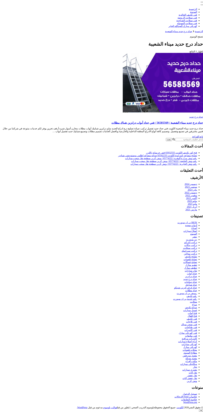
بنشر (194, 236)
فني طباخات (191, 327)
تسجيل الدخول (190, 394)
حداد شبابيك (191, 285)
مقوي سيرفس (190, 355)
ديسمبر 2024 (191, 184)
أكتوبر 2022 (191, 198)
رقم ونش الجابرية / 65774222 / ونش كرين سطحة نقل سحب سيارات (163, 164)
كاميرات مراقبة (189, 338)
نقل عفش (192, 375)
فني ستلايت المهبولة (187, 23)
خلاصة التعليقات (189, 399)
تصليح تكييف (191, 256)
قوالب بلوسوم (110, 407)
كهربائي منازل (190, 347)
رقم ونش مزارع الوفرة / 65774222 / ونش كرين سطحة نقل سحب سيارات (161, 158)
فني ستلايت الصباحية (186, 20)
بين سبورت (191, 239)
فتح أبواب (192, 313)
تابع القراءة (197, 136)
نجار (195, 367)
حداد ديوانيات (190, 282)
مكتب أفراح (191, 361)
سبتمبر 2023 (191, 187)
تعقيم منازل (191, 265)
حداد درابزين (191, 276)
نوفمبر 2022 (191, 195)
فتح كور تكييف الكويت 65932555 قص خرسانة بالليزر (171, 152)
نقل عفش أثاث (189, 378)
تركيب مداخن (190, 253)
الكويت (180, 407)
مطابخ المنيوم (190, 353)
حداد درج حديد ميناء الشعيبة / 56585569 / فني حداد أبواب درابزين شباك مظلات (157, 122)
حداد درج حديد (196, 117)
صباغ (194, 304)
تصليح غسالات (190, 262)
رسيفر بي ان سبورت (187, 293)
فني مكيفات (191, 336)
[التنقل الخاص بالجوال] (202, 2)
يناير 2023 (192, 189)
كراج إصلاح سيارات (187, 341)
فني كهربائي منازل (188, 333)
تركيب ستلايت (190, 248)
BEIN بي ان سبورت (187, 222)
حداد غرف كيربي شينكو (185, 287)
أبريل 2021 (192, 206)
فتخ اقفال (192, 316)
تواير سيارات (191, 270)
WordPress (82, 407)
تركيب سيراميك (189, 251)
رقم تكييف (192, 296)
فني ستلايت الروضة (187, 17)
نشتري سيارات (189, 369)
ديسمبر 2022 (191, 192)
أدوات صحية (191, 225)
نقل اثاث (193, 372)
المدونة (193, 12)
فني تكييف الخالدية (188, 15)
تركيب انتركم (190, 242)
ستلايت (193, 302)
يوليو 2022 (192, 201)
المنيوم (193, 234)
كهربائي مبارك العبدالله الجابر (183, 26)
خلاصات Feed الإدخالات (185, 396)
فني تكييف (192, 319)
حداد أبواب (192, 273)
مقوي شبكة (191, 358)
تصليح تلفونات (190, 259)
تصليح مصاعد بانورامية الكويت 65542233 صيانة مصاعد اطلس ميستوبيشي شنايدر (157, 155)
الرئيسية (193, 9)
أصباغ (194, 228)
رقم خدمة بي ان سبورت (185, 299)
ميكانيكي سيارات (188, 364)
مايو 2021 (192, 204)
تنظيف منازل (190, 268)
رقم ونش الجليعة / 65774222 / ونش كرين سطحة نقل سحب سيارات (164, 161)
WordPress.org (190, 402)
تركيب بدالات (190, 245)
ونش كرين (192, 381)
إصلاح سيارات (190, 231)
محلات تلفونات (190, 350)
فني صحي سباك (189, 324)
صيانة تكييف (191, 307)
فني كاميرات (190, 330)
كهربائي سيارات (189, 344)
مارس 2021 (191, 209)
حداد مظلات (191, 290)
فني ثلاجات (191, 321)
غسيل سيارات (190, 310)
